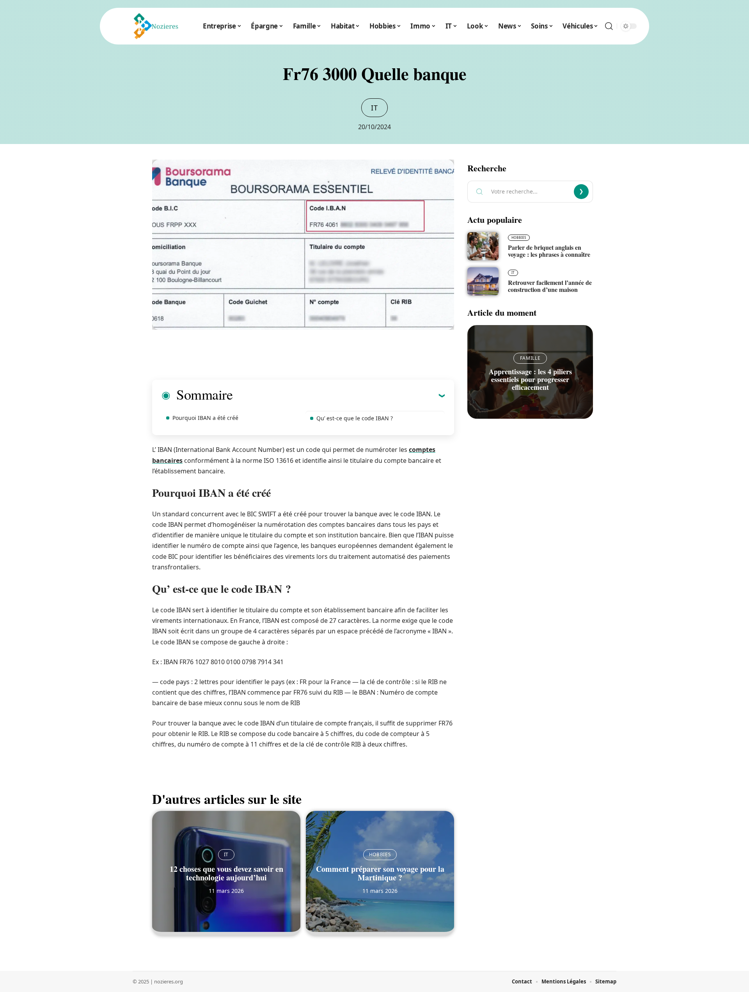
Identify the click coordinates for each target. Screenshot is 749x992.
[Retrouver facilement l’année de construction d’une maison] (483, 281)
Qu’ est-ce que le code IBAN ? (354, 418)
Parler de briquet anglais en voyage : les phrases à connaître (549, 251)
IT (374, 107)
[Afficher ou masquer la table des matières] (339, 395)
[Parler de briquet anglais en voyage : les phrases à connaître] (483, 246)
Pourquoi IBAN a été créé (205, 417)
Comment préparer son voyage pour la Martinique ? (380, 873)
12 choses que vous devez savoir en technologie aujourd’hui (226, 873)
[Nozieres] (154, 26)
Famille (530, 358)
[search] (609, 26)
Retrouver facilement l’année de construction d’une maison (550, 286)
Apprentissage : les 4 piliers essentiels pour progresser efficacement (530, 379)
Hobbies (380, 854)
